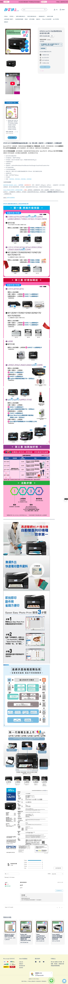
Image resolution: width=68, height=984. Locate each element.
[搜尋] (45, 9)
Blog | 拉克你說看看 (46, 19)
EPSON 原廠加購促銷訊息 (10, 203)
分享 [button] (42, 70)
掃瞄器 (26, 19)
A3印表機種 (31, 19)
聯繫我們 (6, 22)
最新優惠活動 (22, 965)
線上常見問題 (56, 19)
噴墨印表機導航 (11, 197)
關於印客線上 (24, 981)
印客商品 (11, 16)
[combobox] (57, 874)
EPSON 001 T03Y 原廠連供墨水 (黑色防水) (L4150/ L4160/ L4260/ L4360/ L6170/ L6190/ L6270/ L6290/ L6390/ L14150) (13, 125)
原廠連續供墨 (42, 16)
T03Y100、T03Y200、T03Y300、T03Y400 (20, 179)
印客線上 (6, 16)
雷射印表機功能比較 (31, 16)
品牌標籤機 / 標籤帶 (8, 19)
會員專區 (21, 967)
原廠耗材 (38, 19)
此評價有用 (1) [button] (59, 890)
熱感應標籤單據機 (19, 19)
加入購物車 (12, 137)
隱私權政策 (44, 981)
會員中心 (31, 1)
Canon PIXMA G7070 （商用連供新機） (13, 190)
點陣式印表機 (50, 16)
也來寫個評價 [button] (58, 868)
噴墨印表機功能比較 (20, 16)
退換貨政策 (38, 981)
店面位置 (21, 961)
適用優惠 (42, 41)
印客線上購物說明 (31, 981)
